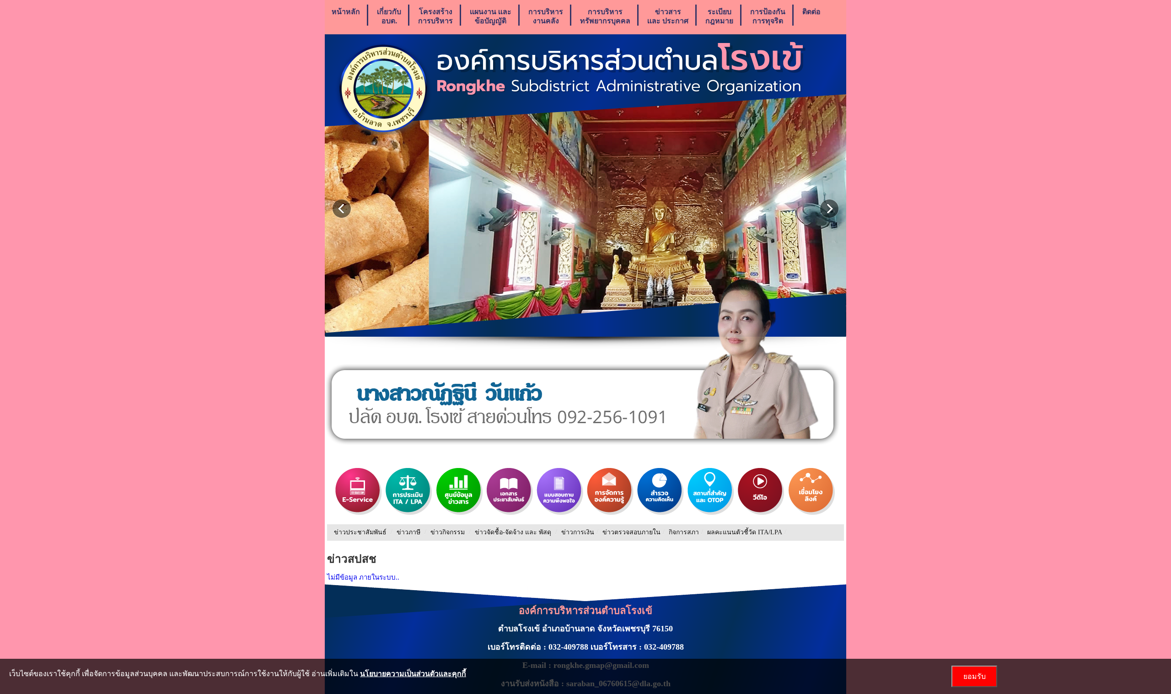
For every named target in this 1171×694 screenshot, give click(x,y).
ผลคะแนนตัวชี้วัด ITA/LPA (744, 532)
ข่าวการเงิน (577, 532)
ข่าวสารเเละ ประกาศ (667, 16)
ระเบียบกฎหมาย (719, 16)
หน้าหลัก (346, 11)
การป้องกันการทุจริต (767, 16)
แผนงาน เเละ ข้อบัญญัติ (490, 16)
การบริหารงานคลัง (545, 16)
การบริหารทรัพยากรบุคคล (605, 16)
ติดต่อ (811, 11)
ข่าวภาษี (408, 532)
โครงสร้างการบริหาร (435, 16)
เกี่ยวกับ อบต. (389, 16)
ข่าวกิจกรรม (447, 532)
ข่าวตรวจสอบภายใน (631, 532)
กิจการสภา (684, 532)
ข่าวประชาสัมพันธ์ (360, 532)
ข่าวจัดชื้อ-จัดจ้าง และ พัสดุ (513, 532)
